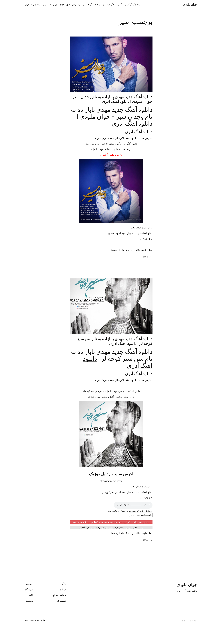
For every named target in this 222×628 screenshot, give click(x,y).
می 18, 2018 (147, 540)
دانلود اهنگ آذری (132, 123)
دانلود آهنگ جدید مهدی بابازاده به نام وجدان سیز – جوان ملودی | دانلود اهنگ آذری (111, 98)
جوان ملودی (190, 4)
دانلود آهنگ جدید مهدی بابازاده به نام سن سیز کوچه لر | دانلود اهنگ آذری (114, 341)
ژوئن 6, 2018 (147, 257)
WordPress (29, 620)
